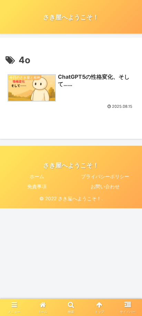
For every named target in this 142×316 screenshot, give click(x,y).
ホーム (37, 176)
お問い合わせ (105, 186)
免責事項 (37, 186)
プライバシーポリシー (105, 176)
